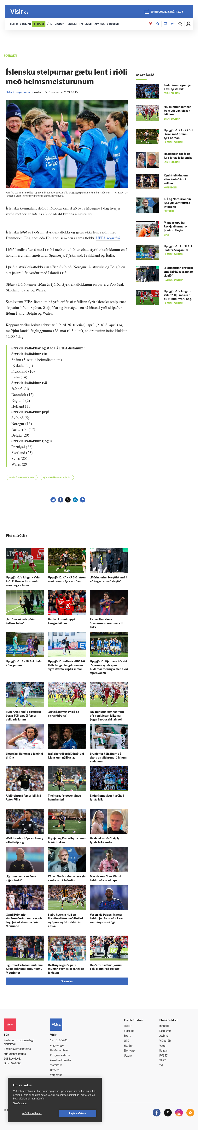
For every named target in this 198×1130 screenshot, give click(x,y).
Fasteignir (165, 1031)
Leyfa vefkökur (77, 1113)
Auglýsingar (57, 1045)
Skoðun (128, 1046)
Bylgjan (163, 1050)
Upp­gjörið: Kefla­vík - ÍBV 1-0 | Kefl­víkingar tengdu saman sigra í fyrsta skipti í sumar (67, 665)
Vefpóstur (56, 1075)
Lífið (126, 1041)
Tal (161, 1065)
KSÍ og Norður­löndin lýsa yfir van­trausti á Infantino (177, 203)
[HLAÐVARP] (157, 24)
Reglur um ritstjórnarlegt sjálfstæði (19, 1042)
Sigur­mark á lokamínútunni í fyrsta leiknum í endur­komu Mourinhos (24, 969)
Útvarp (128, 1055)
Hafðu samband (59, 1050)
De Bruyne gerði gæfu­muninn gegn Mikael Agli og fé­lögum (66, 969)
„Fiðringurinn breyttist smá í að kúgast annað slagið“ (178, 272)
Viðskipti (129, 1031)
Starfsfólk (56, 1065)
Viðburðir (165, 1041)
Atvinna (163, 1036)
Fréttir (127, 1026)
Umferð (55, 1070)
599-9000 (15, 1063)
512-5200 (61, 1040)
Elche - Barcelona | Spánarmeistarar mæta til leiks (106, 623)
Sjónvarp (129, 1050)
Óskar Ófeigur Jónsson (19, 92)
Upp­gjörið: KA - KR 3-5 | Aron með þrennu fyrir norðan (178, 134)
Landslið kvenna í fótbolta (21, 478)
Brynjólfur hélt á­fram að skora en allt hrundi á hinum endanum (108, 758)
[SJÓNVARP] (165, 24)
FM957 (163, 1055)
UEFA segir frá (108, 237)
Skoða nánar (20, 1103)
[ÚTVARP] (173, 24)
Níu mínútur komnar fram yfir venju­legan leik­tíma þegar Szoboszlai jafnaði (107, 716)
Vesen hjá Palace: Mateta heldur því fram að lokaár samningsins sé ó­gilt (106, 919)
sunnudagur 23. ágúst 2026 (167, 12)
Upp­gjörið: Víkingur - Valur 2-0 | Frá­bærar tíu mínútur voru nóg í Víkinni (23, 581)
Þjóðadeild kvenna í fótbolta (57, 478)
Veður (162, 1046)
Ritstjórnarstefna (60, 1055)
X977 (162, 1060)
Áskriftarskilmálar (60, 1060)
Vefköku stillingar (32, 1113)
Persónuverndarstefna (17, 1049)
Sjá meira (67, 981)
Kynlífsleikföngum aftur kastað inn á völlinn (176, 179)
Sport (127, 1036)
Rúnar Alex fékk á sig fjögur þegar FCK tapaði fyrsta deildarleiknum (23, 716)
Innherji (164, 1026)
